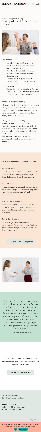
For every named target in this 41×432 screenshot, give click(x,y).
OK (16, 429)
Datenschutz (23, 429)
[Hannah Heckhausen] (20, 4)
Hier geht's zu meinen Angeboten (20, 242)
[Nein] (39, 427)
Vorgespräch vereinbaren (20, 372)
